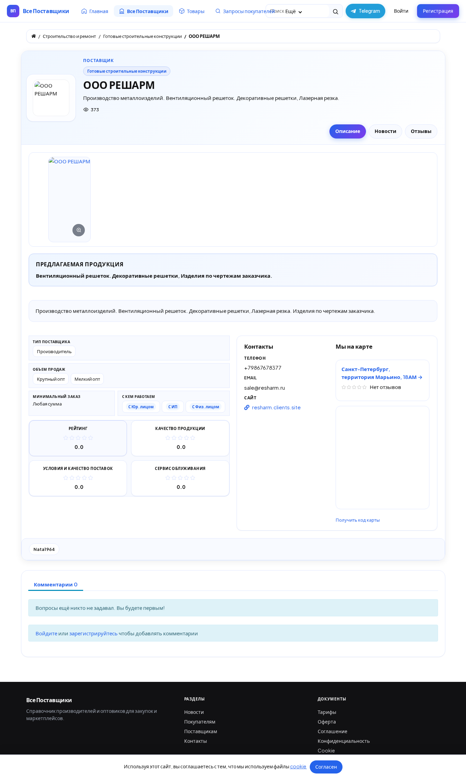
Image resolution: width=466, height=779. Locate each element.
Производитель (54, 351)
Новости (194, 712)
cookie (298, 766)
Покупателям (199, 721)
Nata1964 (44, 549)
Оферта (327, 721)
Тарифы (327, 712)
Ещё (291, 11)
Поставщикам (200, 731)
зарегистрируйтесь (94, 633)
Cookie (326, 750)
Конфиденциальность (344, 741)
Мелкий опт (87, 379)
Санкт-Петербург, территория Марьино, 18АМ (379, 373)
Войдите (47, 633)
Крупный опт (51, 379)
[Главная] (33, 36)
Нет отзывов (385, 386)
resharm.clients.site (276, 407)
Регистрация (438, 11)
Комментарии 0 (56, 584)
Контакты (195, 741)
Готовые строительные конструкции (127, 71)
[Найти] (336, 11)
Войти (401, 11)
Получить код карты (358, 520)
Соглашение (332, 731)
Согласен (326, 766)
